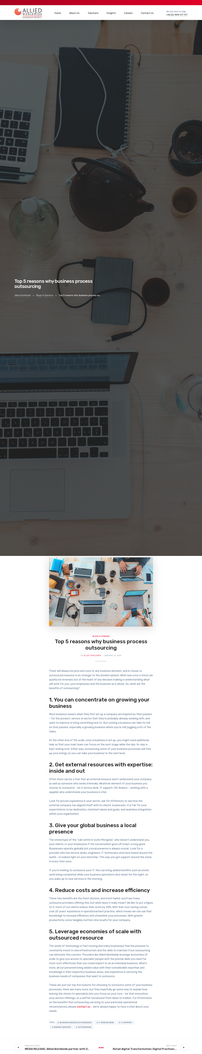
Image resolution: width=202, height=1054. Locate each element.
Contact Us (147, 13)
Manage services (62, 1027)
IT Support (126, 1022)
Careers (128, 13)
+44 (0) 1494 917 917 (177, 14)
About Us (74, 13)
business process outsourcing (76, 1022)
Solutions (93, 13)
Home (58, 13)
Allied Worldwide (92, 655)
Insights (111, 13)
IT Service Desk (106, 1022)
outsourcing (84, 1027)
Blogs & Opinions (101, 636)
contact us (83, 1006)
